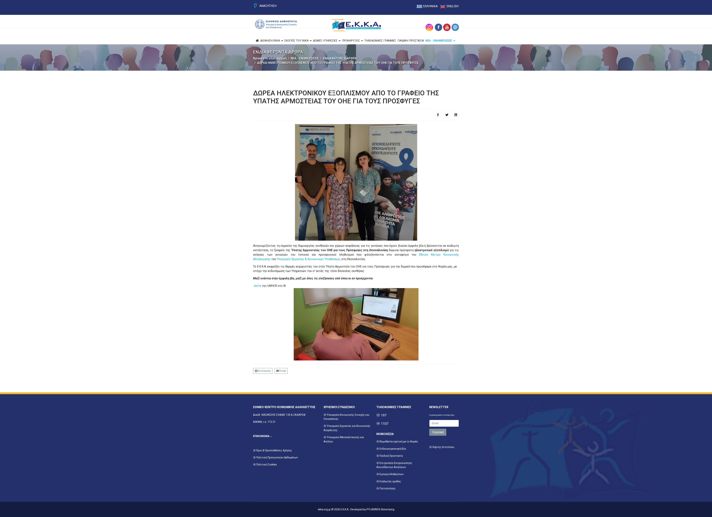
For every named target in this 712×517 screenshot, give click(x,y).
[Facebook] (438, 115)
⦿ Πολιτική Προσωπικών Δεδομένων (275, 457)
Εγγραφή (438, 432)
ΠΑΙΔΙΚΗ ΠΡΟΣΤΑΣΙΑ (411, 40)
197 (383, 415)
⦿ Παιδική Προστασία (389, 455)
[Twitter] (447, 115)
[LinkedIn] (456, 115)
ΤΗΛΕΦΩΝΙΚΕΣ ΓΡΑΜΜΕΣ (380, 40)
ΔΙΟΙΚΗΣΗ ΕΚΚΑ (270, 40)
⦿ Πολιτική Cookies (265, 464)
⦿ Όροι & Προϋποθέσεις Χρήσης (272, 450)
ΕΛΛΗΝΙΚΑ (430, 6)
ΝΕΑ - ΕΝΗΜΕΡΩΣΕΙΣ (438, 40)
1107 (384, 424)
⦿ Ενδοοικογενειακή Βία (391, 448)
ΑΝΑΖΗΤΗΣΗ (267, 6)
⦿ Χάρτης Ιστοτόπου (441, 447)
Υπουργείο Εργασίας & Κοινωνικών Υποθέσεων (308, 259)
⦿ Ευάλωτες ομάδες (388, 481)
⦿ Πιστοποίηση (385, 488)
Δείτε (258, 286)
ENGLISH (452, 6)
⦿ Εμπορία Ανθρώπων (390, 474)
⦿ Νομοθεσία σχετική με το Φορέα (397, 441)
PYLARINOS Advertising (380, 509)
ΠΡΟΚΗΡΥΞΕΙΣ (351, 40)
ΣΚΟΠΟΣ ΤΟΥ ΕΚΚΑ (296, 40)
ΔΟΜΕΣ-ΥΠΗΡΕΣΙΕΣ (325, 40)
